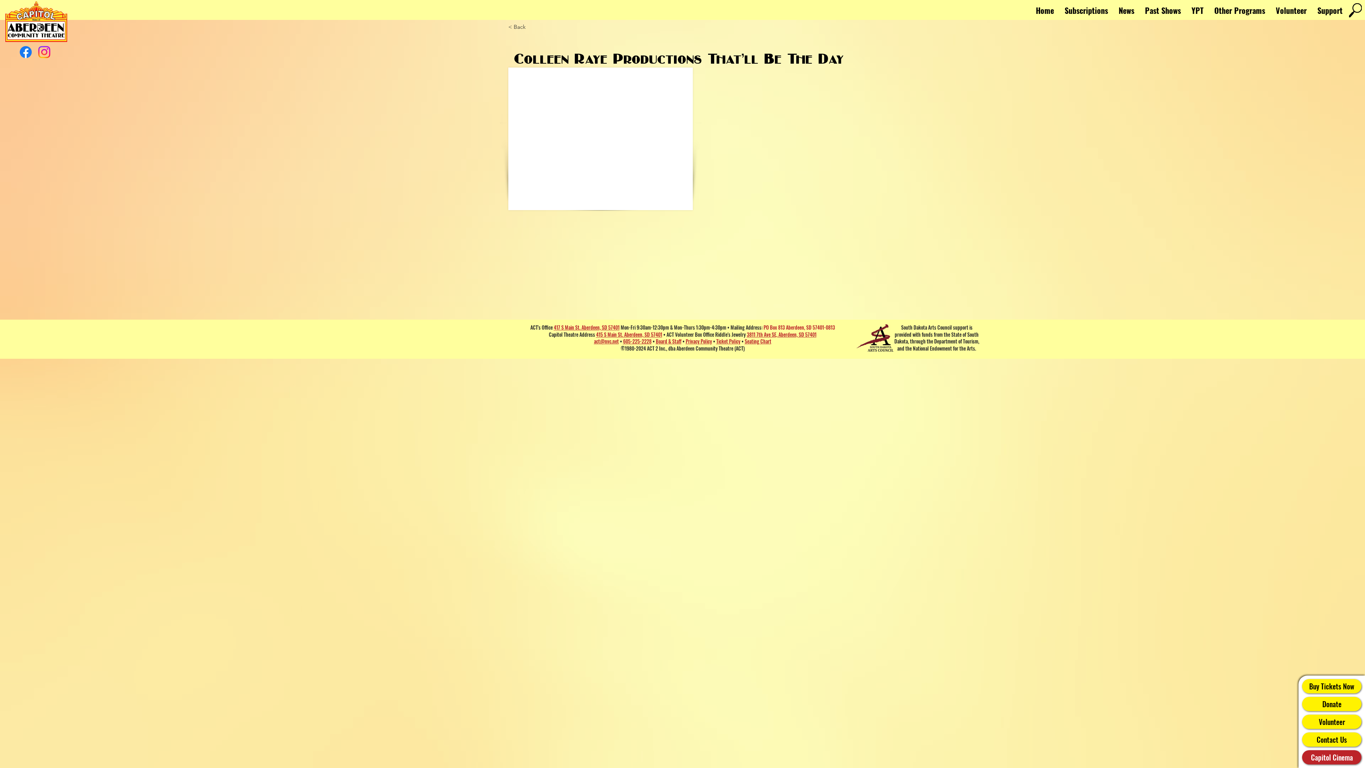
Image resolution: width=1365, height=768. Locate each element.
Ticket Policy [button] (728, 341)
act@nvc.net (606, 341)
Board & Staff (668, 341)
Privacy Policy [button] (699, 341)
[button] (1239, 10)
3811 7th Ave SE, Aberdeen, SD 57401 (782, 334)
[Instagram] (44, 52)
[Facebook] (26, 52)
